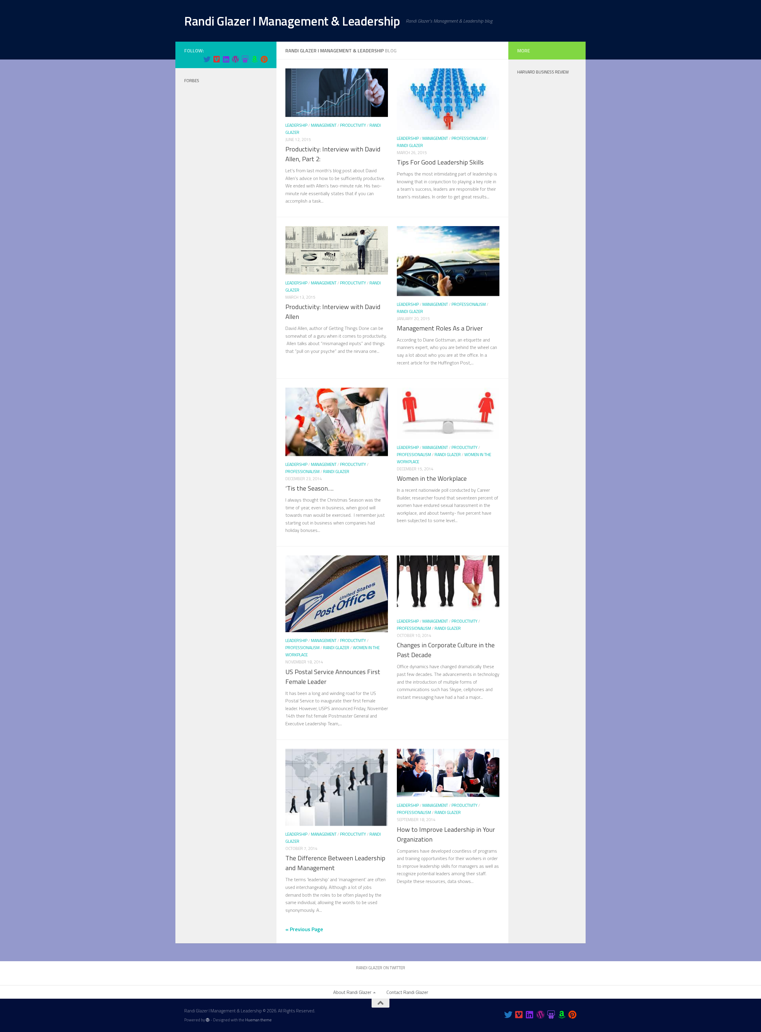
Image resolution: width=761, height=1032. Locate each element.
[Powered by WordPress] (208, 1020)
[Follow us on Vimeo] (216, 59)
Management (324, 125)
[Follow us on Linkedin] (225, 59)
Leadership (296, 125)
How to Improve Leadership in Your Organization (446, 834)
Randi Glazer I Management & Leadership (292, 21)
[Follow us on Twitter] (206, 59)
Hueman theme (258, 1020)
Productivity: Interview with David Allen (332, 312)
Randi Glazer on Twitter (380, 967)
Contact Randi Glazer (407, 992)
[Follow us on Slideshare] (245, 59)
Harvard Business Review (543, 72)
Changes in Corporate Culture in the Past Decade (446, 650)
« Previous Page (304, 929)
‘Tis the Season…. (309, 488)
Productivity (353, 125)
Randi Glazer (410, 145)
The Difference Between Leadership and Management (335, 863)
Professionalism (469, 138)
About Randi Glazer (352, 992)
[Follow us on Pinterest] (264, 59)
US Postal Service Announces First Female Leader (332, 677)
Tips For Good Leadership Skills (440, 162)
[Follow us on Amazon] (254, 59)
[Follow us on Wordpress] (235, 59)
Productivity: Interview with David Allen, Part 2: (332, 154)
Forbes (191, 80)
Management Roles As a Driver (440, 328)
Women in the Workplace (432, 478)
